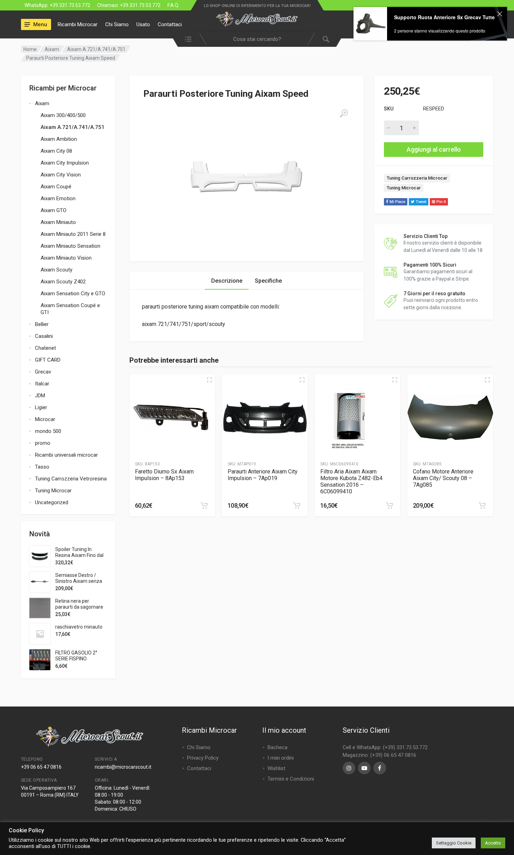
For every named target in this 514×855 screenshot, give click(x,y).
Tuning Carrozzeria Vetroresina (71, 479)
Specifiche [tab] (268, 280)
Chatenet (45, 348)
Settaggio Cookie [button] (453, 843)
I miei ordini (280, 758)
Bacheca (277, 747)
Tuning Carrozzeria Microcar (417, 178)
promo (42, 443)
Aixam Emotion (58, 198)
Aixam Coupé (56, 186)
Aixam (52, 49)
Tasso (42, 467)
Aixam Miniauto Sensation (70, 246)
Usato (143, 24)
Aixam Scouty (56, 270)
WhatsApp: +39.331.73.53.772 (57, 5)
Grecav (43, 372)
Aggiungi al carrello (434, 149)
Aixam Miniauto (58, 222)
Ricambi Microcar (78, 24)
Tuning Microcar (53, 490)
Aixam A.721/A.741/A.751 (96, 49)
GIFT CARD (47, 360)
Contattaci (170, 24)
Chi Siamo (117, 24)
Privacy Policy (203, 758)
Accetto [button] (493, 843)
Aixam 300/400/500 (63, 115)
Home (30, 49)
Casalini (44, 336)
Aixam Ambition (59, 139)
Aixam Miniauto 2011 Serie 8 (73, 234)
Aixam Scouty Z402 (63, 281)
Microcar (45, 419)
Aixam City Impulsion (65, 163)
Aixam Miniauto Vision (66, 258)
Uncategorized (51, 502)
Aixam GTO (53, 210)
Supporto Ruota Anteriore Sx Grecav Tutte (444, 50)
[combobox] (257, 39)
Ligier (41, 407)
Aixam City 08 (56, 151)
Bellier (42, 324)
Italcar (42, 384)
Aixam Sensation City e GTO (73, 293)
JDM (40, 395)
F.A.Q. (173, 5)
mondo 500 (48, 431)
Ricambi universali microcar (66, 455)
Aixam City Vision (61, 175)
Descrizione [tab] (226, 280)
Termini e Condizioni (290, 779)
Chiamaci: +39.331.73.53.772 (128, 5)
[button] (204, 505)
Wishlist (276, 768)
